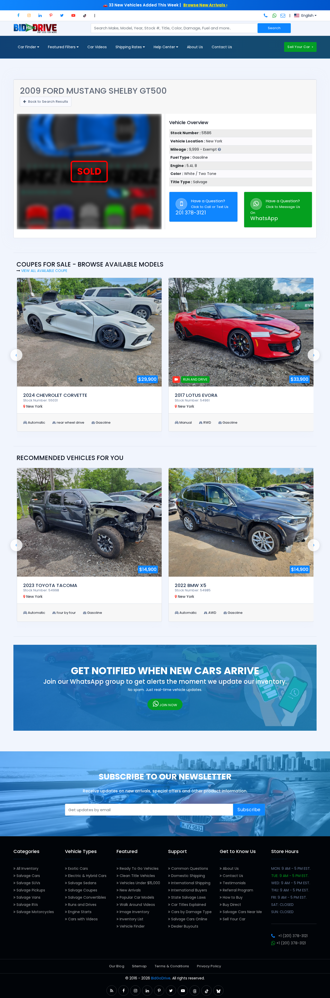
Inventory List (131, 919)
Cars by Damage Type (191, 911)
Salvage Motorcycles (34, 911)
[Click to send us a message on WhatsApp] (275, 15)
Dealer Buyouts (184, 926)
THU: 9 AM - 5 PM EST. (290, 890)
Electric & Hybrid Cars (86, 875)
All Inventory (26, 868)
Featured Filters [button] (62, 47)
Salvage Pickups (30, 890)
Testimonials (234, 883)
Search (274, 28)
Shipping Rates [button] (129, 47)
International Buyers (188, 890)
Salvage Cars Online (188, 919)
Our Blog (116, 966)
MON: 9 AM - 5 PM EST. (291, 868)
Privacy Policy (209, 966)
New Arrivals (130, 890)
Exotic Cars (77, 868)
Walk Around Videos (137, 904)
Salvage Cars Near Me (242, 911)
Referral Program (237, 890)
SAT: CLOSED (282, 904)
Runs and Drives (81, 904)
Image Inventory (134, 911)
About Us (195, 47)
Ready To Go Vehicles (139, 868)
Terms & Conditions (172, 966)
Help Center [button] (165, 47)
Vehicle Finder (132, 926)
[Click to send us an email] (282, 15)
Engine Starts (79, 911)
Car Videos (97, 47)
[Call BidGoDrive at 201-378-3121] (266, 15)
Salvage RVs (26, 904)
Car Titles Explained (188, 904)
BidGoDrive (160, 978)
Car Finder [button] (27, 47)
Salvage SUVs (27, 883)
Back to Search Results (47, 101)
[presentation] (16, 355)
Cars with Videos (82, 919)
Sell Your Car (299, 46)
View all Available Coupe (44, 270)
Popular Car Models (136, 897)
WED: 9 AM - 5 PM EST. (290, 883)
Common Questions (189, 868)
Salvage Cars (27, 875)
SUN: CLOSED (282, 911)
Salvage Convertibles (86, 897)
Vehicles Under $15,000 (139, 883)
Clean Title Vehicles (137, 875)
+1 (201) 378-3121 (293, 935)
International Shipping (190, 883)
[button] (18, 15)
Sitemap (139, 966)
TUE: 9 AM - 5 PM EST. (290, 875)
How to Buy (232, 897)
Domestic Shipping (187, 875)
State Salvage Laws (188, 897)
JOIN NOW (168, 705)
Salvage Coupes (82, 890)
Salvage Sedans (81, 883)
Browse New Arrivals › (205, 5)
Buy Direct (231, 904)
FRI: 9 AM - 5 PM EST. (289, 897)
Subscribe (249, 810)
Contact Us (222, 47)
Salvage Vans (27, 897)
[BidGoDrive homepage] (36, 30)
